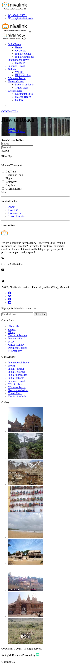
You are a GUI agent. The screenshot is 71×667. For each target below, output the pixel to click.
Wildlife (19, 72)
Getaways (20, 50)
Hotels (18, 47)
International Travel (18, 59)
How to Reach (23, 96)
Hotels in (13, 209)
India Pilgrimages (24, 56)
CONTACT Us (9, 111)
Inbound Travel (16, 66)
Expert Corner (16, 81)
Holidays (20, 62)
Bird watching (23, 75)
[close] (24, 38)
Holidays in (14, 213)
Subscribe (40, 314)
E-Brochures (15, 350)
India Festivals (16, 377)
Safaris (12, 69)
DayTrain (11, 171)
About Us (13, 326)
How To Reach (16, 131)
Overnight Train (14, 174)
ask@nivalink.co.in (11, 275)
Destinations (15, 90)
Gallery (19, 99)
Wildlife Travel (16, 384)
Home (11, 128)
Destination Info (24, 93)
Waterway (11, 181)
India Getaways (16, 371)
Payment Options (17, 347)
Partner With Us (17, 338)
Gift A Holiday (16, 344)
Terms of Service (17, 335)
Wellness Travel (17, 78)
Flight (9, 178)
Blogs (11, 332)
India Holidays (23, 53)
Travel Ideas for (16, 216)
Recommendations (18, 390)
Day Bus (10, 185)
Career (12, 329)
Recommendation (24, 84)
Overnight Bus (14, 188)
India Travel (14, 44)
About (11, 206)
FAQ (11, 341)
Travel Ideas (21, 87)
